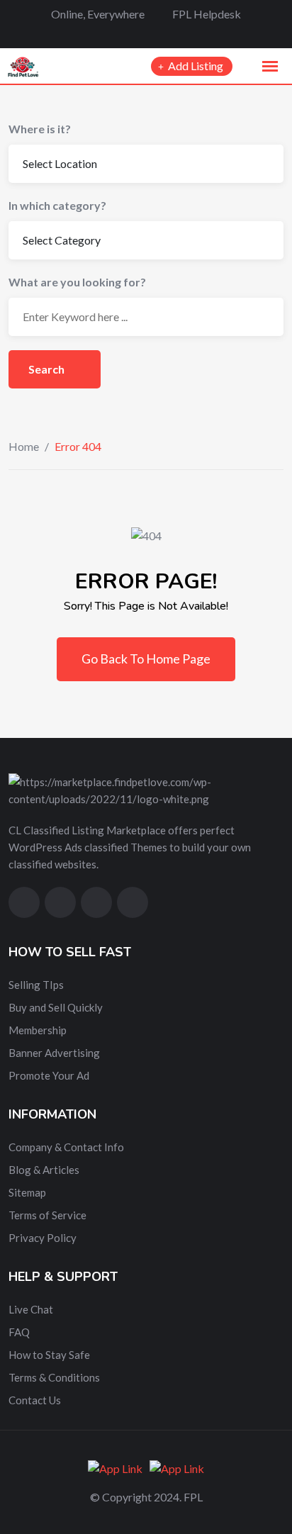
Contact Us (35, 1400)
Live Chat (31, 1309)
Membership (38, 1030)
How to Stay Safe (49, 1354)
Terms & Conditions (54, 1377)
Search (47, 369)
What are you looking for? (77, 282)
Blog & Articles (44, 1169)
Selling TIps (36, 984)
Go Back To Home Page (146, 658)
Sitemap (27, 1192)
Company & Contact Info (66, 1147)
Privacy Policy (43, 1237)
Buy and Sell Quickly (56, 1007)
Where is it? (40, 128)
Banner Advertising (54, 1052)
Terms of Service (47, 1215)
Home (24, 446)
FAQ (19, 1332)
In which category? (57, 205)
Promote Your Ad (49, 1075)
